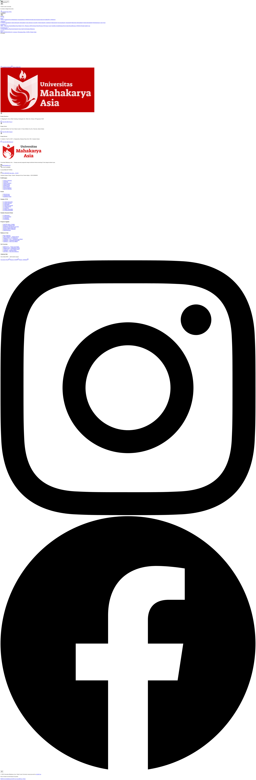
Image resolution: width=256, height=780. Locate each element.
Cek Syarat (4, 65)
